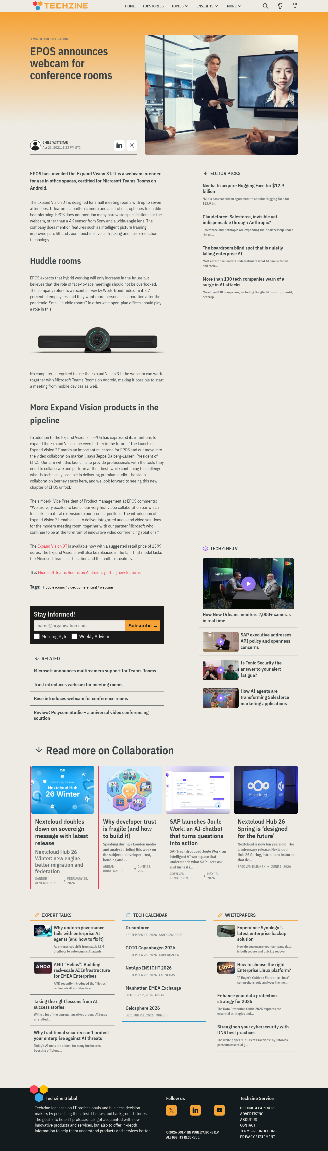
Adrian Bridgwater (112, 868)
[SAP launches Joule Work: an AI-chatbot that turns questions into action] (198, 790)
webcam (106, 587)
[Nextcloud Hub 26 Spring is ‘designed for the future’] (266, 790)
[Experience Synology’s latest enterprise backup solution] (226, 939)
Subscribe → (143, 625)
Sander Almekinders (45, 880)
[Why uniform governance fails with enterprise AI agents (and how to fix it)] (43, 939)
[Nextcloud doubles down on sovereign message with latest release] (62, 790)
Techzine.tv (224, 548)
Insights (205, 6)
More (232, 6)
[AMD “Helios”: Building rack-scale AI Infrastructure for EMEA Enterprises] (43, 976)
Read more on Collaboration (110, 750)
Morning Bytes (56, 636)
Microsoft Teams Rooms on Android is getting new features (89, 572)
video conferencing (82, 587)
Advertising (251, 1113)
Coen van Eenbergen (179, 876)
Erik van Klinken (252, 866)
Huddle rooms (54, 587)
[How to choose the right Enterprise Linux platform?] (226, 973)
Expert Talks (57, 915)
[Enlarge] (157, 340)
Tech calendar (150, 915)
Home (130, 6)
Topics (177, 6)
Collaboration (56, 39)
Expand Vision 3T (52, 546)
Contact (247, 1125)
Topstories (153, 6)
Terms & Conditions (258, 1130)
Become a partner (257, 1108)
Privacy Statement (257, 1136)
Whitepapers (240, 915)
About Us (248, 1119)
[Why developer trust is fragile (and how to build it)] (130, 790)
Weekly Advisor (94, 636)
